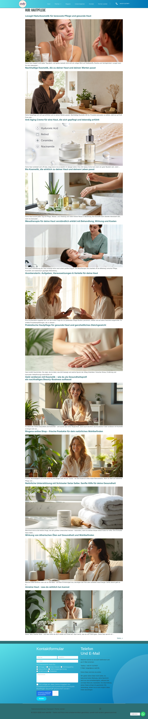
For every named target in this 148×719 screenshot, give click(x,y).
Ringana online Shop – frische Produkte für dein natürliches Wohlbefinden (64, 431)
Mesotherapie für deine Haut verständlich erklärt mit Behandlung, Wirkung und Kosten (70, 221)
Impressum (50, 709)
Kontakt (91, 4)
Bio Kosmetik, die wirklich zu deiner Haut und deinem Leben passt (59, 169)
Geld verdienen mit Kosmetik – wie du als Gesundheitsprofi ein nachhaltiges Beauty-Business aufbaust (56, 378)
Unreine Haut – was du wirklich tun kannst (47, 587)
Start (48, 4)
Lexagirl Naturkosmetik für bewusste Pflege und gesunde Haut (58, 16)
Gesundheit (43, 669)
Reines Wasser (54, 667)
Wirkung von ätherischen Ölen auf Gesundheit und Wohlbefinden (59, 535)
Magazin (68, 4)
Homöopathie (68, 667)
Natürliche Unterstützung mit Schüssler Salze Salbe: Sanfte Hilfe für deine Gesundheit (70, 483)
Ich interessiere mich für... (46, 664)
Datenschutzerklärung (38, 709)
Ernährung (43, 671)
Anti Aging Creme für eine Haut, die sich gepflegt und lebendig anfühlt (62, 119)
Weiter (120, 638)
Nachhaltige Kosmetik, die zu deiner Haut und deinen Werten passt (60, 68)
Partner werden (102, 4)
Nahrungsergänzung (58, 669)
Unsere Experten (80, 4)
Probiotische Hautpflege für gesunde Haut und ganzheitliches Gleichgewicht (65, 325)
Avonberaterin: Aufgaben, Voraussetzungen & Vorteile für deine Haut (61, 273)
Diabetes (53, 671)
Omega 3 (42, 667)
